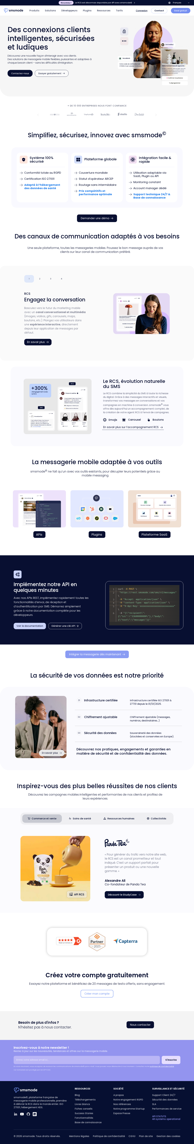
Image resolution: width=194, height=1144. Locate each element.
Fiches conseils (83, 1108)
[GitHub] (28, 1114)
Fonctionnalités (84, 1117)
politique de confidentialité (162, 1066)
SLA (154, 1104)
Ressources (103, 10)
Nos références (122, 1104)
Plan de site (146, 1136)
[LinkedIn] (16, 1114)
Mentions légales (79, 1136)
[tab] (29, 279)
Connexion (141, 10)
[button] (38, 114)
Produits (34, 10)
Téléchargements (85, 1099)
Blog (77, 1095)
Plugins (87, 10)
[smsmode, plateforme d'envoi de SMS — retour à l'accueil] (14, 10)
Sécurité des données (165, 1099)
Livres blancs (82, 1104)
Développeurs (69, 10)
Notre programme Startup (129, 1108)
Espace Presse (121, 1113)
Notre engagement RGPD (128, 1099)
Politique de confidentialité (109, 1136)
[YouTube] (22, 1114)
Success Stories (84, 1113)
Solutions (50, 10)
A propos (118, 1095)
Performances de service (166, 1108)
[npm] (35, 1114)
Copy (175, 587)
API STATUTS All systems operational (166, 1118)
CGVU (132, 1136)
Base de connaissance (88, 1122)
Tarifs (119, 10)
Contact (159, 10)
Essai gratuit (180, 10)
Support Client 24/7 (163, 1095)
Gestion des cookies (168, 1136)
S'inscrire (171, 1060)
